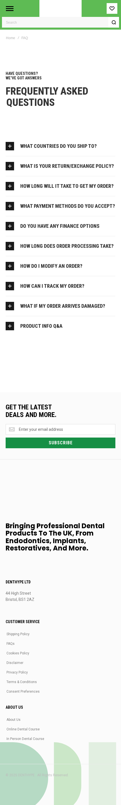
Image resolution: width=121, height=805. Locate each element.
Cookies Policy (17, 653)
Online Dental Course (23, 729)
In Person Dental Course (25, 739)
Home (10, 38)
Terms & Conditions (21, 682)
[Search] (113, 22)
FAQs (10, 644)
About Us (13, 720)
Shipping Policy (18, 634)
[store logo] (60, 8)
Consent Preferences (23, 691)
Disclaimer (14, 663)
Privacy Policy (17, 672)
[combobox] (60, 22)
